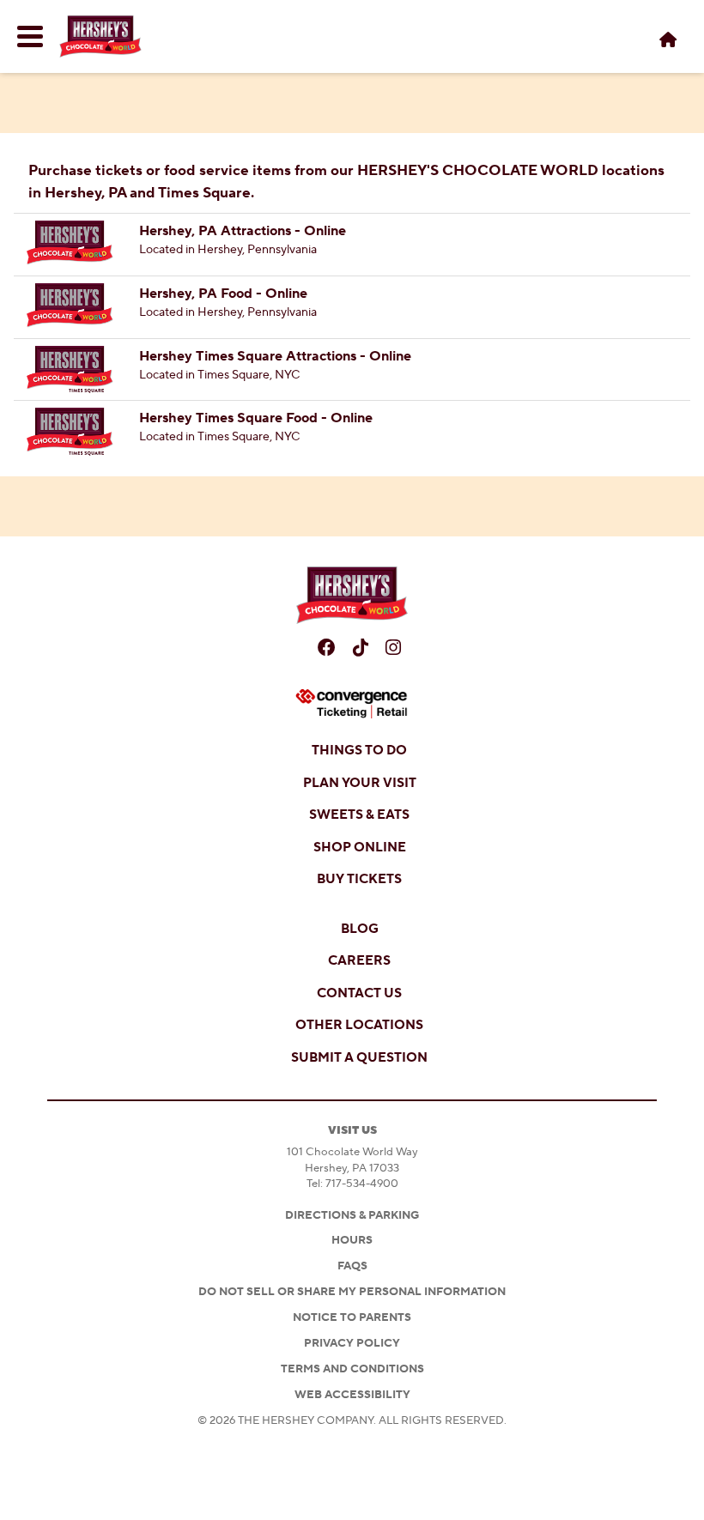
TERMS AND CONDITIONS (352, 1369)
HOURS (352, 1240)
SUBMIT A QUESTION (359, 1058)
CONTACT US (359, 993)
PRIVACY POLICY (352, 1343)
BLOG (360, 929)
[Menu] (30, 36)
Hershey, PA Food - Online (223, 293)
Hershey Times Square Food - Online (256, 418)
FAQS (352, 1266)
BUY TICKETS (359, 879)
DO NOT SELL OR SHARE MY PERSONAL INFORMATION (352, 1292)
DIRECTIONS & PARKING (352, 1215)
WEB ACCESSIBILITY (352, 1395)
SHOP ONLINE (359, 847)
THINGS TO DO (359, 750)
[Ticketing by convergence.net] (352, 704)
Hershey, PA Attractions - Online (242, 230)
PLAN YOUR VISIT (359, 783)
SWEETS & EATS (359, 815)
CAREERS (359, 961)
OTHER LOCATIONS (359, 1025)
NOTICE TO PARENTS (352, 1317)
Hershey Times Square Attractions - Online (275, 356)
